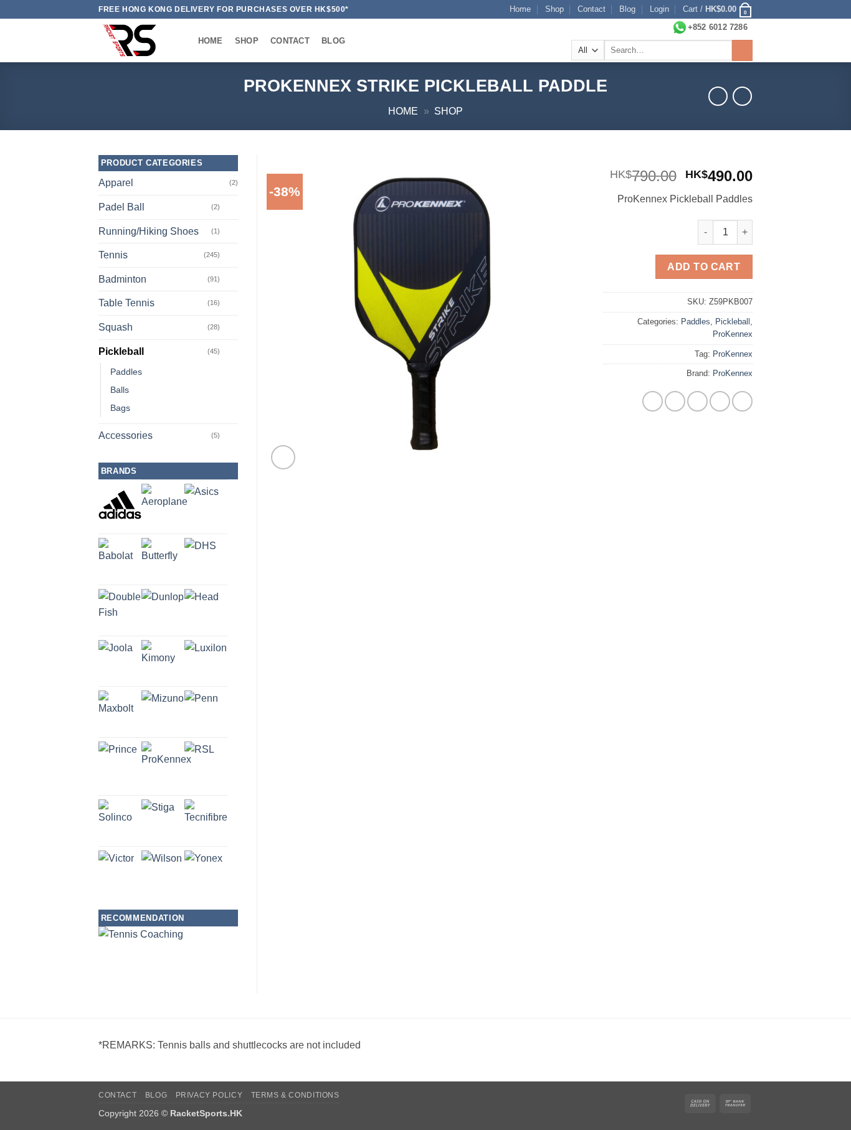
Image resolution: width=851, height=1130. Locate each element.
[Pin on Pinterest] (720, 401)
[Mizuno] (162, 712)
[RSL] (199, 756)
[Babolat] (119, 559)
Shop (554, 9)
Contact (592, 9)
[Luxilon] (205, 661)
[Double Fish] (119, 610)
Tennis (113, 255)
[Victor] (116, 868)
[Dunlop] (162, 610)
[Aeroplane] (164, 507)
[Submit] (742, 50)
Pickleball (732, 321)
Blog (627, 9)
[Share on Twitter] (675, 401)
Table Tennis (126, 303)
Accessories (125, 435)
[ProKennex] (166, 766)
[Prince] (117, 761)
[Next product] (718, 96)
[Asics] (201, 501)
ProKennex (733, 334)
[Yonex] (203, 869)
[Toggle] (230, 207)
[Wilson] (161, 871)
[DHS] (200, 553)
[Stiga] (157, 816)
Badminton (122, 279)
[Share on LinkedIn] (742, 401)
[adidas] (119, 504)
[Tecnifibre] (205, 821)
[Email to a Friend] (697, 401)
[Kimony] (162, 661)
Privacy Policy (209, 1095)
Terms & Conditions (295, 1095)
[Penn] (201, 707)
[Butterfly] (162, 559)
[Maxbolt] (119, 712)
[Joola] (115, 657)
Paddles (695, 321)
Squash (115, 327)
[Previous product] (742, 96)
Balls (119, 390)
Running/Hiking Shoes (148, 231)
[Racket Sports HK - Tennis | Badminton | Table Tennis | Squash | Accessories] (135, 40)
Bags (120, 408)
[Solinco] (119, 821)
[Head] (201, 606)
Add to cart (703, 266)
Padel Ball (121, 207)
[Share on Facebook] (652, 401)
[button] (659, 9)
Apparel (115, 182)
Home (520, 9)
